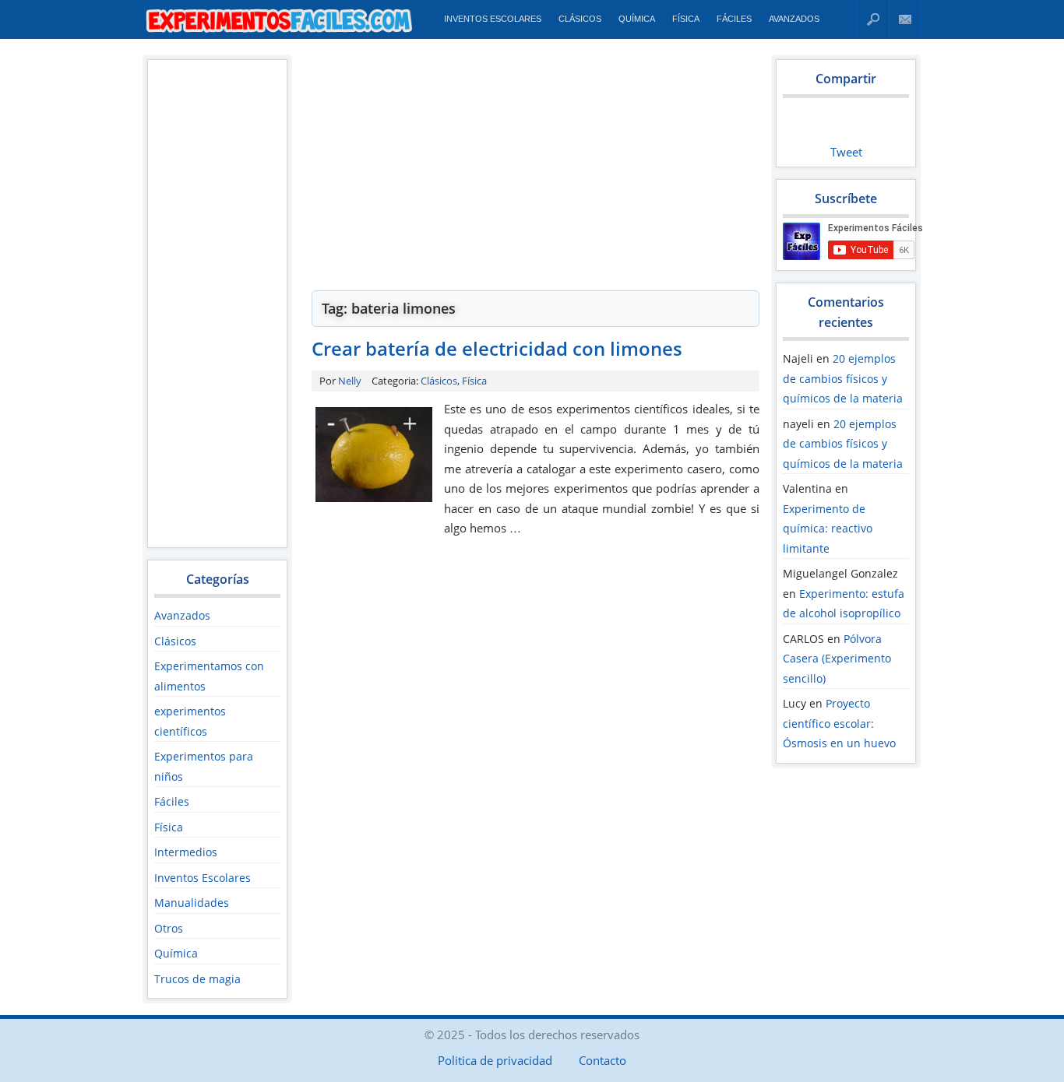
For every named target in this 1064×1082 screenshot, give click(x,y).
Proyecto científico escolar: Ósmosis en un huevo (839, 723)
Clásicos (579, 18)
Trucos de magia (197, 978)
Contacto (905, 19)
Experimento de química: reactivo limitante (827, 528)
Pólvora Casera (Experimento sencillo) (837, 658)
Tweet (846, 152)
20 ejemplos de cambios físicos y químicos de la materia (843, 378)
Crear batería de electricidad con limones (497, 348)
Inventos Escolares (492, 18)
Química (636, 18)
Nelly (349, 381)
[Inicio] (280, 32)
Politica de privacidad (495, 1060)
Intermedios (185, 852)
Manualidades (191, 902)
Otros (168, 928)
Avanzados (794, 18)
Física (685, 18)
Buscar (873, 19)
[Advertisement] (216, 302)
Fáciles (734, 18)
